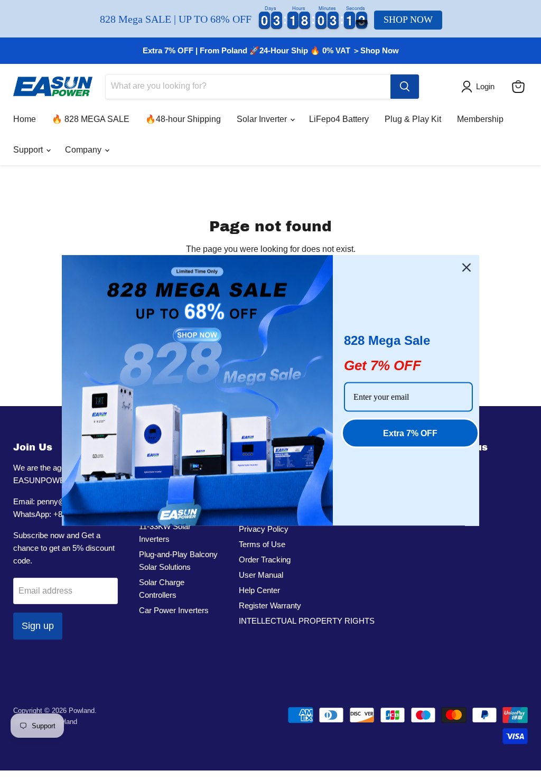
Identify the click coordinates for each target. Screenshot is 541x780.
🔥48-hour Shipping (183, 119)
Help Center (259, 590)
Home (24, 119)
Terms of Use (262, 544)
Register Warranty (270, 605)
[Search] (404, 86)
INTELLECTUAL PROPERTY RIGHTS (307, 620)
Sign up (38, 626)
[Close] (466, 267)
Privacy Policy (263, 528)
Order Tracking (265, 559)
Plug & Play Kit (413, 119)
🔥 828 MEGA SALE (90, 119)
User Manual (261, 574)
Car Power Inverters (174, 610)
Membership (480, 119)
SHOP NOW (408, 19)
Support (29, 149)
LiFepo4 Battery (339, 119)
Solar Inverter (263, 119)
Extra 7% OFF (410, 432)
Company (84, 149)
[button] (480, 86)
